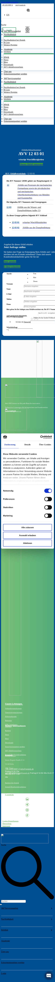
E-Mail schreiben (12, 266)
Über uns (7, 71)
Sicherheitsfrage (12, 327)
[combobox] (13, 901)
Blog (6, 62)
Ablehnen (27, 543)
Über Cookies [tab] (45, 445)
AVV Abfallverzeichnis (13, 67)
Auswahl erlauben (27, 535)
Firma (9, 304)
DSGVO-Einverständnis (15, 317)
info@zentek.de (27, 769)
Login (3, 973)
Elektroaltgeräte (11, 716)
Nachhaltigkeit (7, 919)
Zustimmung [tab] (9, 445)
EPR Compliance (11, 725)
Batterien (8, 721)
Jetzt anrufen (10, 261)
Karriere (8, 731)
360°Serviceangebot (9, 908)
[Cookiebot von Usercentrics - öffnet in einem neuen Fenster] (40, 437)
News (6, 60)
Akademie (8, 49)
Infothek (4, 930)
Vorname (10, 284)
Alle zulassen (27, 527)
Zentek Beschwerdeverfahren (15, 755)
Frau (34, 274)
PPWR (6, 57)
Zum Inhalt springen (9, 2)
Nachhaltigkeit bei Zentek (14, 40)
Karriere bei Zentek (12, 783)
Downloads (8, 65)
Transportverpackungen (13, 712)
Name (9, 289)
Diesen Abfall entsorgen (31, 164)
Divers (35, 281)
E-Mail (9, 294)
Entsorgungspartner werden (15, 74)
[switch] (48, 499)
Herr (34, 277)
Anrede (9, 274)
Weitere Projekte (10, 45)
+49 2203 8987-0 (12, 769)
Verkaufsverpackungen (13, 708)
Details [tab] (27, 445)
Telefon (9, 299)
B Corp (7, 42)
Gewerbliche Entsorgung (14, 704)
